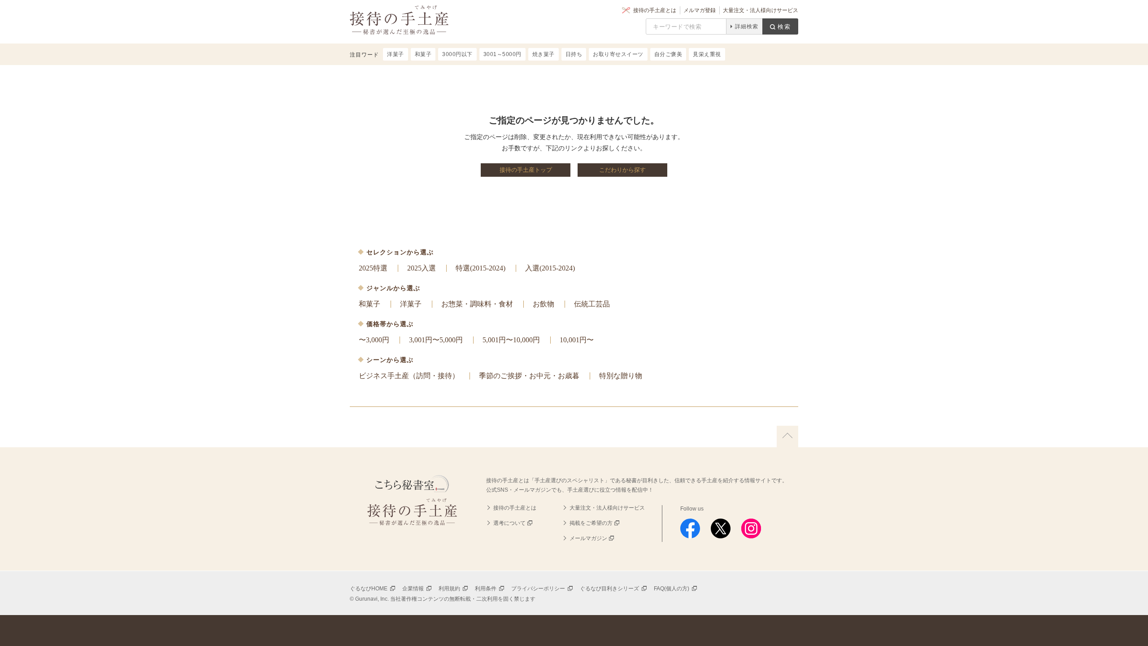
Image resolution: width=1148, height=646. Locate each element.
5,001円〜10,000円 (511, 340)
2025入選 (421, 268)
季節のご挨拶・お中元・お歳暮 (529, 376)
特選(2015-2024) (480, 268)
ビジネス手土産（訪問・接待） (409, 376)
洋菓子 (411, 304)
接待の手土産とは (654, 10)
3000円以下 (457, 54)
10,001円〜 (577, 340)
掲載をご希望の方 (591, 523)
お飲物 (543, 304)
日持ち (574, 54)
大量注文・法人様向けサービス (760, 10)
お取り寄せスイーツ (618, 54)
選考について (509, 523)
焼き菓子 (543, 54)
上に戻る (787, 436)
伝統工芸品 (592, 304)
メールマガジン (588, 538)
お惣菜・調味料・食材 (477, 304)
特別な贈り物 (620, 376)
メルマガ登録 (699, 10)
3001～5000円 (502, 54)
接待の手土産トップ (526, 169)
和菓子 (369, 304)
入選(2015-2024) (550, 268)
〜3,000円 (374, 340)
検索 (784, 26)
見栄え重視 (707, 54)
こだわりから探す (622, 169)
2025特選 (373, 268)
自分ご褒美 (668, 54)
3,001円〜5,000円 (436, 340)
